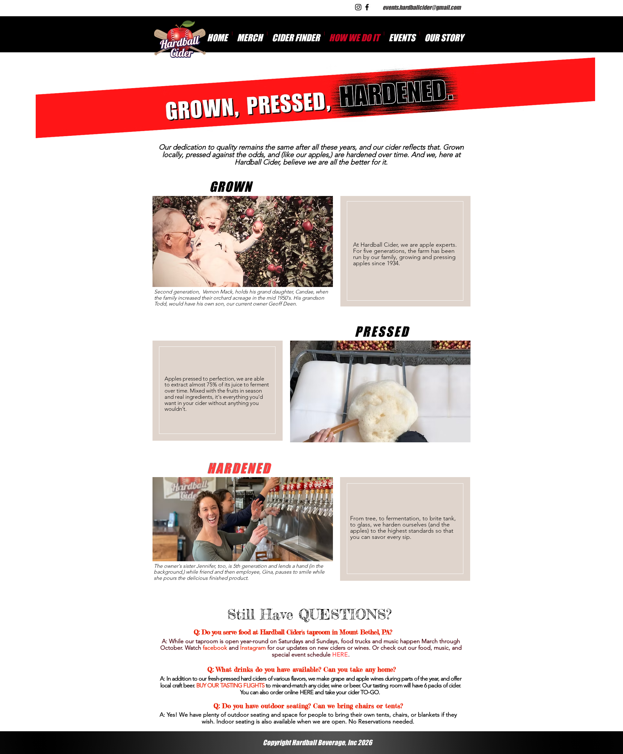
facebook (215, 647)
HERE (306, 692)
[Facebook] (367, 7)
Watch (193, 647)
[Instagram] (358, 7)
